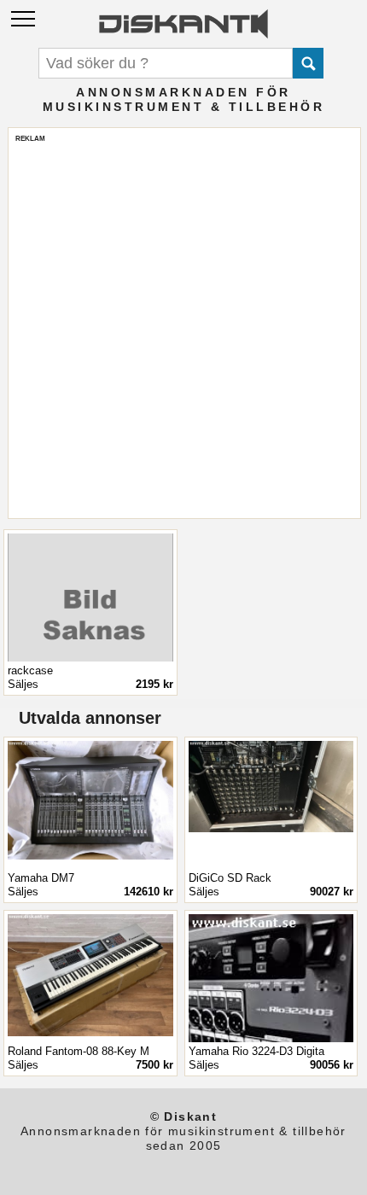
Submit (308, 63)
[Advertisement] (183, 326)
